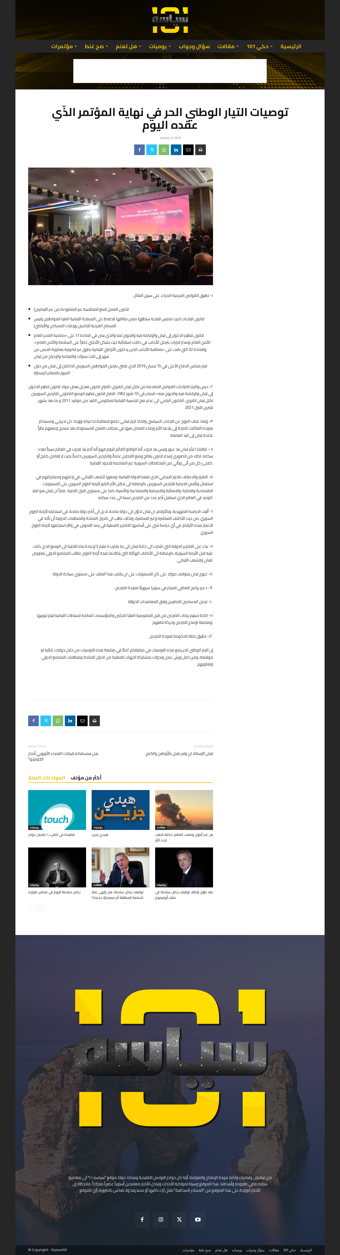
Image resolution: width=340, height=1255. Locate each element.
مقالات (226, 46)
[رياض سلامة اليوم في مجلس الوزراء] (57, 867)
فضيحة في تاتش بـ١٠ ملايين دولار (51, 834)
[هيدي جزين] (121, 810)
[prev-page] (31, 908)
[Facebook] (139, 149)
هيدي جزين (100, 834)
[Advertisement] (170, 71)
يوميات (158, 46)
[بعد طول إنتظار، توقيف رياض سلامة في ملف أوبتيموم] (184, 867)
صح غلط (94, 46)
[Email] (188, 149)
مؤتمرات (62, 46)
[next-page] (40, 908)
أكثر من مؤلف (86, 777)
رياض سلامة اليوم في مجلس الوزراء (54, 892)
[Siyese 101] (170, 20)
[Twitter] (151, 149)
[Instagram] (160, 1219)
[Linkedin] (176, 149)
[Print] (200, 149)
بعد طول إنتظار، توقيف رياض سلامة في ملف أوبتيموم (184, 895)
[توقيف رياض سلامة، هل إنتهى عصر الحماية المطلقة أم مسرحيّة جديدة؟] (121, 867)
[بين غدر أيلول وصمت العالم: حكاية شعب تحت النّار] (184, 810)
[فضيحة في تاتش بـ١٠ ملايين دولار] (57, 810)
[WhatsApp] (164, 149)
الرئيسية (290, 46)
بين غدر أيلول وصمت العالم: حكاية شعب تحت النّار (184, 837)
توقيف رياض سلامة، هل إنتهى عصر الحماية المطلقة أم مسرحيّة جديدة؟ (117, 895)
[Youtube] (197, 1219)
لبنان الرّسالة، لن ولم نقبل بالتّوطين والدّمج (179, 753)
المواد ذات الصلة (46, 777)
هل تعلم (126, 46)
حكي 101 (257, 46)
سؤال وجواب (194, 46)
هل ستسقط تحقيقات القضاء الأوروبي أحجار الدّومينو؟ (63, 756)
